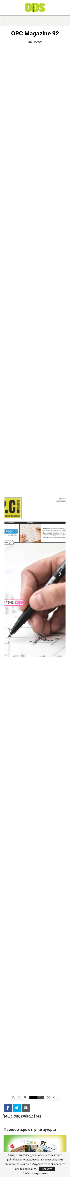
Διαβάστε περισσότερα (36, 1173)
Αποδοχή (47, 1168)
